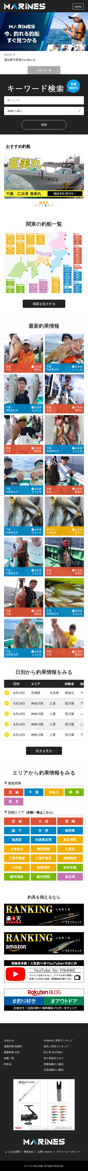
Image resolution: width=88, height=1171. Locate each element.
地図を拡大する (44, 304)
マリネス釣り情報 (35, 1165)
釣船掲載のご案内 (53, 1064)
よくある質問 (12, 1151)
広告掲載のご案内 (53, 1070)
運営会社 (29, 1151)
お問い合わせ (44, 1151)
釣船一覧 (9, 1058)
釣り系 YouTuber (53, 1052)
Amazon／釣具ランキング (58, 1040)
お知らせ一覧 (44, 70)
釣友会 (7, 1064)
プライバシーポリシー (68, 1151)
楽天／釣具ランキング (56, 1046)
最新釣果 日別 (11, 1052)
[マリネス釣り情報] (24, 6)
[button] (80, 178)
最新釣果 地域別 (13, 1046)
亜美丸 (44, 202)
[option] (44, 31)
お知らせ (9, 1040)
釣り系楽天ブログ (53, 1058)
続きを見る (44, 751)
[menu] (78, 6)
